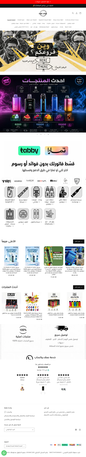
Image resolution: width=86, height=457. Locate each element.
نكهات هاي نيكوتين (63, 201)
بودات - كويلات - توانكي (36, 201)
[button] (20, 23)
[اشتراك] (32, 430)
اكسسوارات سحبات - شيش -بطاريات (10, 224)
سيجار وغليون (35, 222)
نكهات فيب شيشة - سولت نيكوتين (50, 202)
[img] (43, 367)
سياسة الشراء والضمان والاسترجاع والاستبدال (19, 416)
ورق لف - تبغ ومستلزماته (49, 223)
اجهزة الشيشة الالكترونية (10, 201)
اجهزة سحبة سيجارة (23, 201)
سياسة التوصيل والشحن (12, 419)
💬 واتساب (8, 412)
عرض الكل (77, 241)
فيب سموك (76, 452)
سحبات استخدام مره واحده (76, 201)
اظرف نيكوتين (23, 222)
